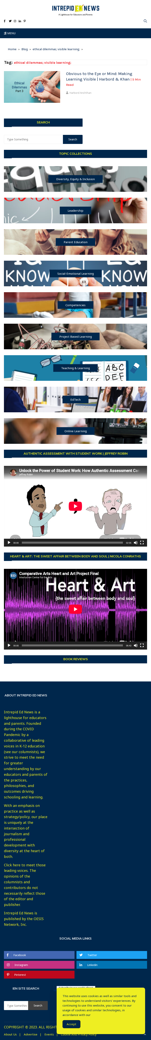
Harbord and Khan (80, 93)
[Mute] (136, 543)
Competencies (75, 305)
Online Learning (75, 431)
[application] (75, 506)
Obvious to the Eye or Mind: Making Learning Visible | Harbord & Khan (103, 79)
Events (49, 1034)
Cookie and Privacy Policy (79, 1034)
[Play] (9, 543)
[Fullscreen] (142, 543)
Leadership (75, 210)
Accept (71, 1024)
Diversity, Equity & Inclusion (75, 179)
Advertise (30, 1034)
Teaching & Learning (75, 368)
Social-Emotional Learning (75, 273)
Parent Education (75, 242)
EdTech (75, 399)
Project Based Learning (75, 336)
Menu (11, 33)
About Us (10, 1034)
